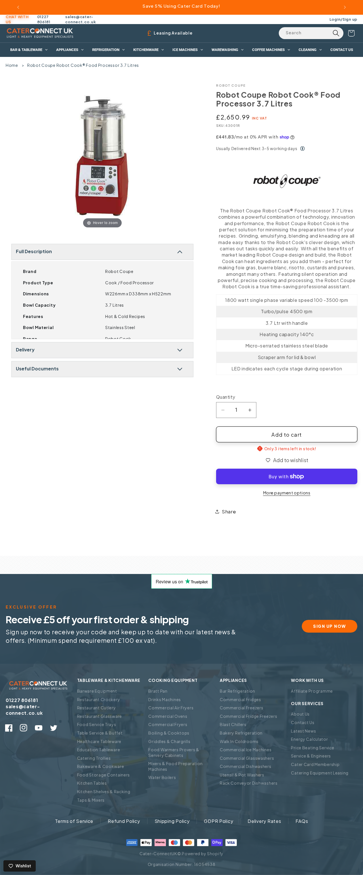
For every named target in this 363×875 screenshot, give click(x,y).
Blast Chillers (233, 724)
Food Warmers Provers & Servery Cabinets (173, 752)
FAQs (302, 821)
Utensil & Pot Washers (242, 774)
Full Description (34, 251)
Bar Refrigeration (237, 690)
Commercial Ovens (167, 716)
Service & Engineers (311, 755)
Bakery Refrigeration (241, 732)
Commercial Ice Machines (246, 749)
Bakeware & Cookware (100, 766)
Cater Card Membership (315, 764)
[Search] (335, 33)
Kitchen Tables (92, 783)
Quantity (225, 397)
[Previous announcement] (18, 7)
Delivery (25, 350)
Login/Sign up (343, 19)
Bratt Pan (157, 690)
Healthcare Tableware (99, 741)
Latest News (303, 730)
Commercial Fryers (167, 724)
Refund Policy (124, 821)
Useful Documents (37, 369)
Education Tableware (98, 749)
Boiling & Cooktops (168, 732)
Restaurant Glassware (99, 716)
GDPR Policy (218, 821)
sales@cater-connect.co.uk (80, 19)
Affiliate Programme (312, 690)
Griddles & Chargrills (169, 741)
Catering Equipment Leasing (320, 772)
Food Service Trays (96, 724)
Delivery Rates (264, 821)
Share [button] (229, 512)
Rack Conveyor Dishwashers (249, 783)
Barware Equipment (97, 690)
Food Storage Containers (103, 774)
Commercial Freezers (241, 707)
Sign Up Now (329, 626)
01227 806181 (43, 19)
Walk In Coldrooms (239, 741)
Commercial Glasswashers (247, 758)
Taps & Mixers (91, 800)
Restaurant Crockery (98, 699)
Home (12, 65)
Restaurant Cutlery (96, 707)
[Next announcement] (345, 7)
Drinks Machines (164, 699)
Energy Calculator (309, 739)
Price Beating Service (312, 747)
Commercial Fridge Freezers (248, 716)
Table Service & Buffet (100, 732)
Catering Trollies (94, 758)
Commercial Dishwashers (245, 766)
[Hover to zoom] (102, 156)
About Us (300, 713)
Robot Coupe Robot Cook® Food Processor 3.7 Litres (83, 65)
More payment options (287, 492)
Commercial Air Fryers (170, 707)
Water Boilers (162, 777)
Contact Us (302, 722)
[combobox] (311, 33)
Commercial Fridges (240, 699)
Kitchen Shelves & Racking (103, 791)
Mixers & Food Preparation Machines (175, 766)
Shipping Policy (172, 821)
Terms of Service (74, 821)
